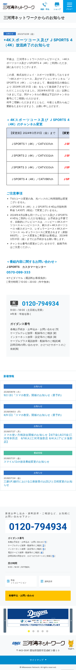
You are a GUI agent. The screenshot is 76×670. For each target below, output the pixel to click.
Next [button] (71, 620)
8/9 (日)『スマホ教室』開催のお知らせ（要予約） (33, 415)
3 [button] (38, 631)
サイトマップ (36, 659)
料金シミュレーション (18, 581)
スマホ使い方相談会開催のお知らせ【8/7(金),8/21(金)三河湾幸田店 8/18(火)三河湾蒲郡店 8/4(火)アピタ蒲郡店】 (38, 438)
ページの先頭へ (71, 645)
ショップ (57, 9)
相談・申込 (44, 9)
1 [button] (29, 631)
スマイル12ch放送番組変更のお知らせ (26, 461)
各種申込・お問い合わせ (21, 595)
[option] (38, 618)
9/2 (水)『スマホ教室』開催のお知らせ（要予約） (33, 395)
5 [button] (47, 631)
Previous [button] (5, 620)
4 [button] (43, 631)
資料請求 (48, 581)
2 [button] (33, 631)
